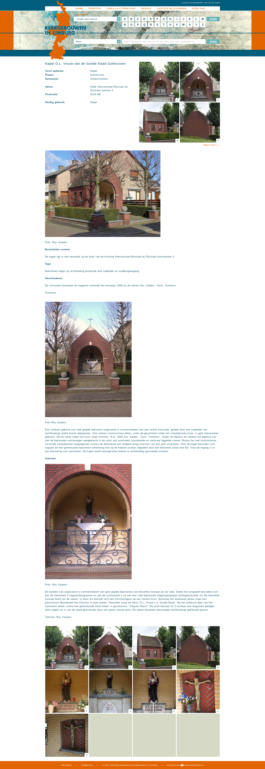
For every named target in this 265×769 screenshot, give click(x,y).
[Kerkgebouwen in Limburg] (65, 30)
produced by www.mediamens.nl (185, 765)
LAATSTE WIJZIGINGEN (171, 8)
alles (78, 41)
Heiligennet (87, 765)
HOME (79, 8)
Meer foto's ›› (212, 145)
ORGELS (146, 8)
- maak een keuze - (87, 19)
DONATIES (82, 15)
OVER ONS (198, 8)
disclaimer (66, 765)
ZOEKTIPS (94, 8)
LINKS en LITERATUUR (121, 8)
